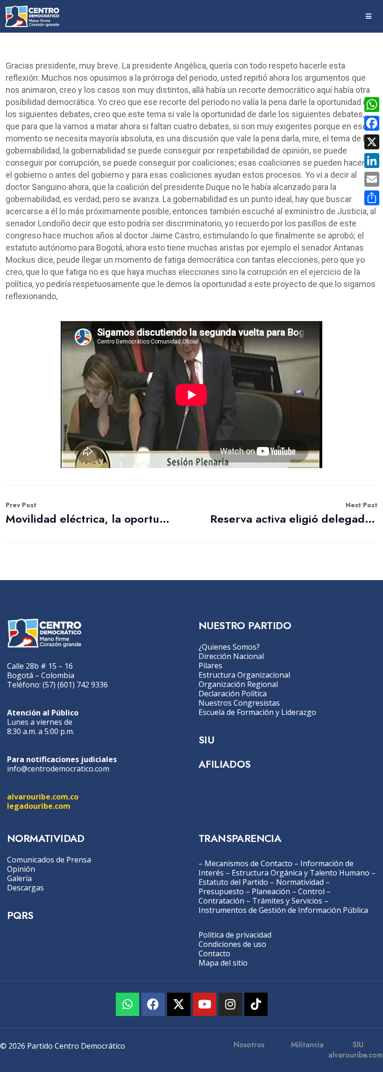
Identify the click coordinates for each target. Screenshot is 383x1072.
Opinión (21, 869)
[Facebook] (153, 1004)
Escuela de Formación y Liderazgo (257, 712)
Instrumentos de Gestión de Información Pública (283, 910)
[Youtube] (204, 1004)
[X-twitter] (179, 1004)
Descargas (25, 888)
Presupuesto (221, 891)
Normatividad (300, 882)
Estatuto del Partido (233, 882)
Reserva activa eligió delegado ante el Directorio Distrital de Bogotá (293, 513)
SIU (206, 739)
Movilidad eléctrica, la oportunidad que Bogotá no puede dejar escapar (89, 513)
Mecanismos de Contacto (248, 863)
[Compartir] (371, 198)
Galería (19, 878)
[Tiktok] (256, 1004)
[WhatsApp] (371, 104)
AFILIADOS (225, 764)
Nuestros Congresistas (239, 703)
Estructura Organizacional (244, 675)
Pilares (210, 665)
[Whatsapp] (127, 1004)
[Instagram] (230, 1004)
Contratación (221, 901)
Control (311, 891)
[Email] (371, 179)
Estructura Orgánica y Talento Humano (300, 873)
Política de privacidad (235, 935)
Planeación (271, 891)
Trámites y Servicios (287, 901)
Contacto (214, 953)
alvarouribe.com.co (42, 797)
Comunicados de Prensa (49, 860)
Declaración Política (233, 693)
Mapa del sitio (223, 963)
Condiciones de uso (232, 944)
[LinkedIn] (371, 160)
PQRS (20, 915)
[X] (371, 142)
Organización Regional (238, 684)
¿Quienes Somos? (229, 647)
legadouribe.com (39, 806)
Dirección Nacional (231, 656)
